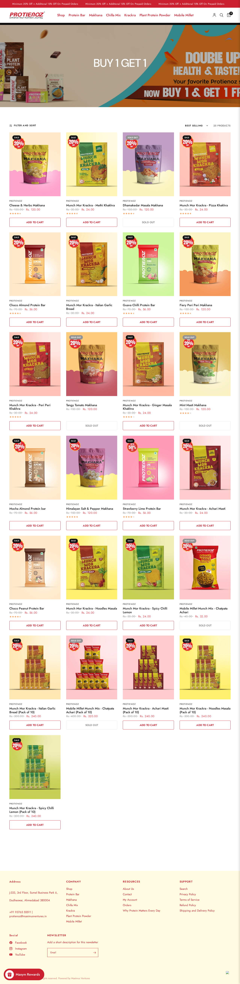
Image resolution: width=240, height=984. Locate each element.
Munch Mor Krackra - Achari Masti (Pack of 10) (146, 710)
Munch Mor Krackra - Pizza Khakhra (204, 205)
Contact (127, 894)
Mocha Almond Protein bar (27, 509)
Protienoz (15, 200)
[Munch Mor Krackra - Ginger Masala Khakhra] (148, 364)
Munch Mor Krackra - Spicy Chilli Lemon (145, 610)
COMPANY (73, 881)
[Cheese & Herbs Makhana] (35, 164)
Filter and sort (25, 125)
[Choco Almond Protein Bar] (35, 264)
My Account (130, 900)
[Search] (221, 15)
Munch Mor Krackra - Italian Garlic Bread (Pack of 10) (32, 710)
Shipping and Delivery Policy (197, 911)
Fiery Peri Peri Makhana (196, 305)
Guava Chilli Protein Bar (139, 305)
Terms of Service (190, 900)
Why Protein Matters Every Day (141, 911)
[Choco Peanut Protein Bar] (35, 568)
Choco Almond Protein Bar (27, 305)
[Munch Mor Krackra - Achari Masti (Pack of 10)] (148, 667)
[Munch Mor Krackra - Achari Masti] (205, 468)
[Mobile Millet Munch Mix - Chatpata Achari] (205, 568)
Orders (127, 905)
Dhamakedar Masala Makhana (143, 205)
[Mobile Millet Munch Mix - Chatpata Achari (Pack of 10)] (91, 667)
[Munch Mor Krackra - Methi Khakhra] (91, 164)
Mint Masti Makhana (193, 405)
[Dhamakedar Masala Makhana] (148, 164)
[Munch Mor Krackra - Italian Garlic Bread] (91, 264)
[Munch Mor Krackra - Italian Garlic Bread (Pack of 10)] (35, 667)
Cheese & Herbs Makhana (27, 205)
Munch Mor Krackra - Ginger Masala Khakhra (147, 407)
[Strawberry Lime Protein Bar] (148, 468)
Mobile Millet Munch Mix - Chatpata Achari (203, 610)
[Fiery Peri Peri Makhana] (205, 264)
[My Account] (214, 15)
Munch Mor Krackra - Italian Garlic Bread (89, 307)
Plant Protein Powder (155, 15)
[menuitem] (61, 15)
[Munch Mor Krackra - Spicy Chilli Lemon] (148, 568)
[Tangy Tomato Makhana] (91, 364)
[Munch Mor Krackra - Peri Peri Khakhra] (35, 364)
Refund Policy (188, 905)
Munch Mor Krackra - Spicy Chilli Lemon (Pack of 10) (31, 810)
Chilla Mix (113, 15)
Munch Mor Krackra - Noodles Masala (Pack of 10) (205, 710)
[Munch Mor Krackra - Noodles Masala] (91, 568)
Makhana (95, 15)
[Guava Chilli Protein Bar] (148, 264)
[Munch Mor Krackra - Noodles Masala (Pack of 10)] (205, 667)
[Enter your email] (94, 952)
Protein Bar (77, 15)
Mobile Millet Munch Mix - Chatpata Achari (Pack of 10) (90, 710)
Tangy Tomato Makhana (81, 405)
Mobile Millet (184, 15)
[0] (228, 15)
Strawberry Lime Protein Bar (142, 509)
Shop (61, 15)
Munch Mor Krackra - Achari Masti (202, 509)
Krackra (130, 15)
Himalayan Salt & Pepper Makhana (89, 509)
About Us (128, 889)
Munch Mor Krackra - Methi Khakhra (90, 205)
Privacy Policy (188, 894)
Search (184, 889)
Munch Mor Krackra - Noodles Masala (91, 608)
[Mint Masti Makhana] (205, 364)
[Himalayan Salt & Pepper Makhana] (91, 468)
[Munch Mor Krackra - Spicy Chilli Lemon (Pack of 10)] (35, 767)
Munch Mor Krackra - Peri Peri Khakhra (29, 407)
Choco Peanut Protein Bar (26, 608)
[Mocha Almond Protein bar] (35, 468)
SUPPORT (186, 881)
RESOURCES (131, 881)
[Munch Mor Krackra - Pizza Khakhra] (205, 164)
